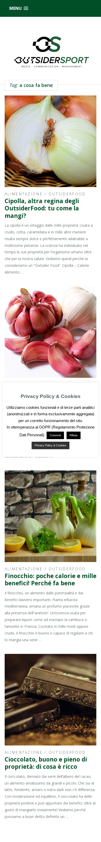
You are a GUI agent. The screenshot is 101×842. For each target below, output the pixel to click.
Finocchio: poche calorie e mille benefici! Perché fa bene (50, 579)
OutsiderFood (67, 193)
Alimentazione (24, 193)
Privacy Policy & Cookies (50, 445)
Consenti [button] (55, 435)
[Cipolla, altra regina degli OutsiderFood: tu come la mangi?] (50, 141)
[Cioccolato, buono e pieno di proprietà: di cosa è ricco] (50, 699)
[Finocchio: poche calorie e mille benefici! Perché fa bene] (50, 516)
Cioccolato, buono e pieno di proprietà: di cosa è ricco (46, 763)
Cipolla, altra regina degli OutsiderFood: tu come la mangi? (42, 208)
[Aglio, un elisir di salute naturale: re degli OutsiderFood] (50, 332)
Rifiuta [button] (73, 435)
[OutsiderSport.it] (50, 51)
